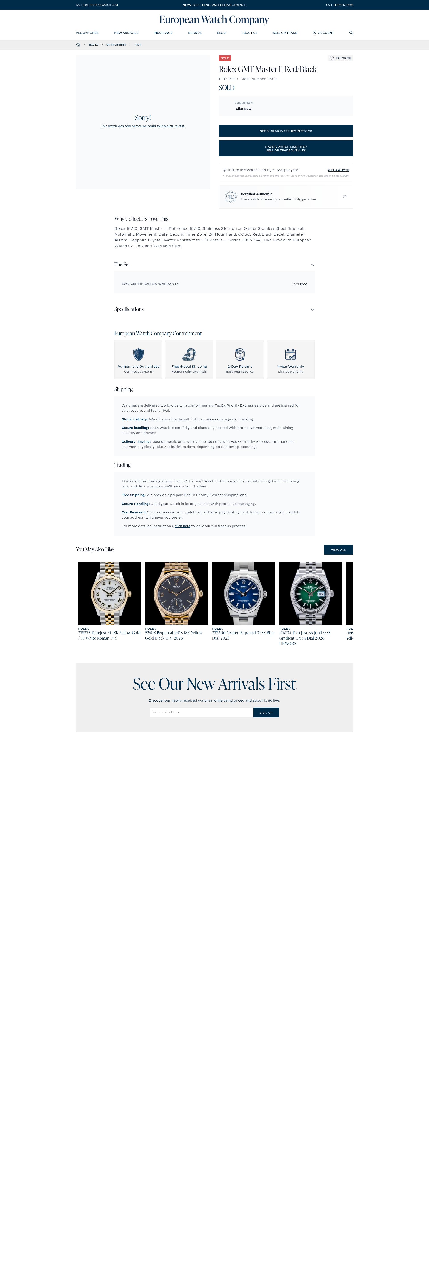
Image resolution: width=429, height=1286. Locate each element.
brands (195, 32)
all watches (87, 32)
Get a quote (338, 170)
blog (221, 32)
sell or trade (285, 32)
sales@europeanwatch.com (97, 5)
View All (338, 549)
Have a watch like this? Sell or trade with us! (286, 148)
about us (249, 32)
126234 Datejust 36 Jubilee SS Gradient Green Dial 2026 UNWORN (305, 638)
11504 (137, 44)
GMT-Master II (116, 44)
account (326, 32)
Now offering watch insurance (214, 5)
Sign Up (265, 712)
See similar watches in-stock (286, 131)
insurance (163, 32)
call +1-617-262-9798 (339, 5)
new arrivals (126, 32)
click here (182, 526)
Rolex (93, 44)
